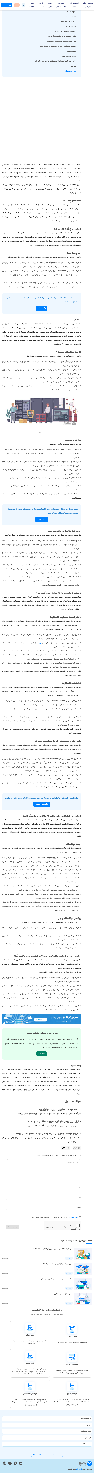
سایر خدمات (32, 5)
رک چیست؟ (42, 308)
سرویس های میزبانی (88, 5)
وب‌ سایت (78, 1207)
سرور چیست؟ (41, 519)
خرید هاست (41, 5)
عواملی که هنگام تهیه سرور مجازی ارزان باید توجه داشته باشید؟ (52, 1249)
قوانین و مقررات (73, 1217)
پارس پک (79, 1469)
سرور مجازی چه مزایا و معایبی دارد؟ (61, 1294)
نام (80, 1187)
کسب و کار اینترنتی (74, 5)
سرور (39, 643)
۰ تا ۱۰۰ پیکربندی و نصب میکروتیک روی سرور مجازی (56, 1279)
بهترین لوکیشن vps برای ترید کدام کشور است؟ (57, 1264)
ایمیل (79, 1197)
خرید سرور (50, 5)
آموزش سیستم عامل (61, 5)
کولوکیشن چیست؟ (41, 804)
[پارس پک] (85, 1463)
